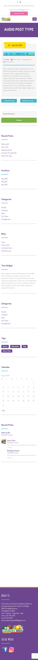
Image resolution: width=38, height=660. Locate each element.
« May (3, 411)
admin (7, 59)
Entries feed (5, 245)
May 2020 (4, 179)
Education (4, 210)
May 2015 (4, 182)
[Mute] (27, 54)
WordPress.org (6, 251)
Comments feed (6, 248)
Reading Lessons (6, 150)
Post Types (16, 59)
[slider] (31, 54)
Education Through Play (9, 153)
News (3, 213)
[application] (19, 54)
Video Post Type (10, 101)
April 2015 (4, 185)
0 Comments (9, 62)
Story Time (4, 147)
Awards (3, 207)
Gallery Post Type (28, 101)
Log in (3, 242)
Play (24, 346)
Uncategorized (26, 59)
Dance (5, 346)
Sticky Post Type (6, 156)
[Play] (6, 54)
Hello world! (5, 144)
